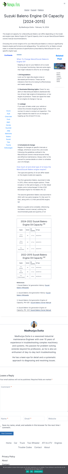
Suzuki (33, 10)
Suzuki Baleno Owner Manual (41, 302)
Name (4, 418)
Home (26, 10)
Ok (27, 471)
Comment (6, 387)
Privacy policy (38, 471)
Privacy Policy (8, 456)
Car (15, 443)
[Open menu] (64, 3)
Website (52, 418)
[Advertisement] (8, 84)
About (47, 447)
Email (28, 418)
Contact (38, 447)
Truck (22, 443)
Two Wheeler (33, 443)
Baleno (41, 10)
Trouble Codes (25, 447)
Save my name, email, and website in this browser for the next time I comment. (31, 426)
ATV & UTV (47, 443)
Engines (58, 443)
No (31, 471)
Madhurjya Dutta (27, 27)
